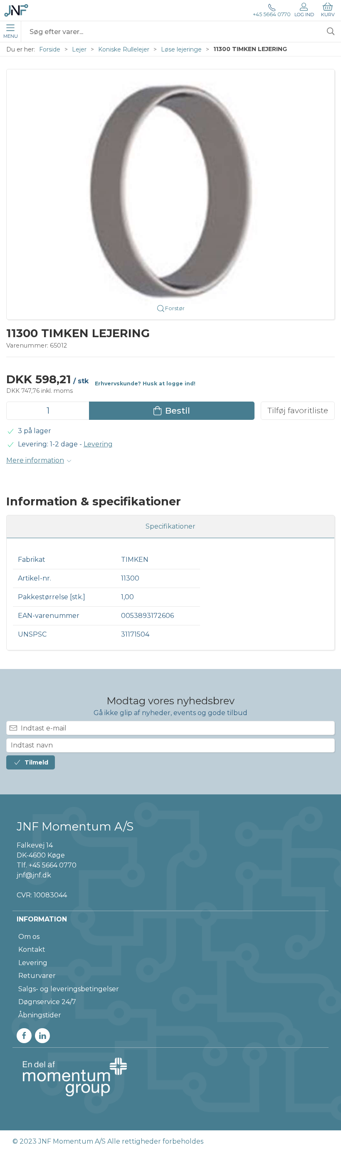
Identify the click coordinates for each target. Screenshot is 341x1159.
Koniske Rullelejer (123, 49)
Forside (49, 49)
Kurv (328, 14)
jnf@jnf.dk (34, 875)
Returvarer (37, 976)
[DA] (16, 10)
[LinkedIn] (42, 1035)
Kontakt (31, 949)
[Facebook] (24, 1035)
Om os (29, 937)
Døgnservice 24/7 (47, 1002)
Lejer (79, 49)
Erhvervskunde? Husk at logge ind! (145, 383)
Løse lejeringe (181, 49)
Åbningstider (39, 1015)
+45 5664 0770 (272, 14)
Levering (98, 444)
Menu (10, 36)
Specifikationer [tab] (170, 526)
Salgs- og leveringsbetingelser (68, 989)
